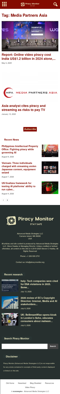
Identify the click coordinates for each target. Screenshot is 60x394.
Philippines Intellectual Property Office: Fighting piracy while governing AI (20, 149)
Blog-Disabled (35, 383)
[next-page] (7, 200)
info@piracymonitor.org (35, 262)
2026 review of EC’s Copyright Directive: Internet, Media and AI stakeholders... (39, 301)
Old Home (10, 383)
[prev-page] (3, 200)
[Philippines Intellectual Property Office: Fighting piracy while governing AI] (50, 151)
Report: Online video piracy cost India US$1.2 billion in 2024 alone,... (29, 56)
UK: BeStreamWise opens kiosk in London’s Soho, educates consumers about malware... (38, 318)
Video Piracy (30, 387)
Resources (49, 383)
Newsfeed (22, 383)
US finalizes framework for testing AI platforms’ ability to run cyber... (19, 186)
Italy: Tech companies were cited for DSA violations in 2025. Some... (39, 284)
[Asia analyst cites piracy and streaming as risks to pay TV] (30, 87)
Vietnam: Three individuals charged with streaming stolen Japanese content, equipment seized (19, 167)
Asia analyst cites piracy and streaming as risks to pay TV (24, 107)
